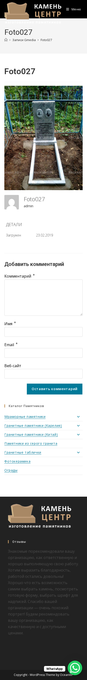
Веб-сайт (12, 365)
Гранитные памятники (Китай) (31, 434)
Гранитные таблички (22, 452)
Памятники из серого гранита (30, 443)
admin (28, 206)
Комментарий (19, 276)
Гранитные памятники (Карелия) (33, 425)
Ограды (11, 470)
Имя (10, 323)
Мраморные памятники (24, 416)
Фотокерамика (17, 461)
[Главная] (5, 40)
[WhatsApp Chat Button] (75, 668)
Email (11, 344)
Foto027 (46, 40)
